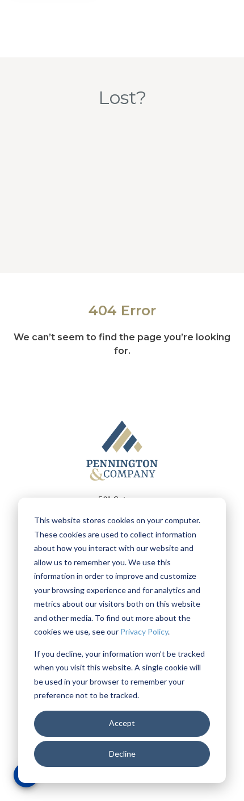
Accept (122, 723)
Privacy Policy (144, 631)
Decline (122, 753)
